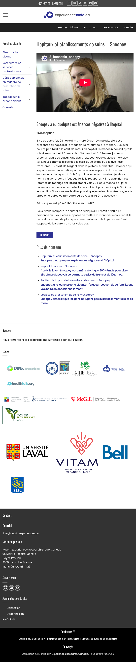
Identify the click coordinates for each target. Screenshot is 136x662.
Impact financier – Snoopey (85, 270)
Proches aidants (67, 27)
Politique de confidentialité (63, 639)
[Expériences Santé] (68, 15)
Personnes (91, 27)
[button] (5, 15)
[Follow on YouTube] (95, 3)
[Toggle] (30, 54)
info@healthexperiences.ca (21, 533)
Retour (45, 235)
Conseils (7, 107)
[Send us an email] (85, 3)
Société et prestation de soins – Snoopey (87, 299)
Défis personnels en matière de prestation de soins (13, 84)
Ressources (110, 27)
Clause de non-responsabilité (99, 639)
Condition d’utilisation (32, 639)
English (57, 3)
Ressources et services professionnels (12, 67)
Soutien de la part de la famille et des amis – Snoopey (87, 284)
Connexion (13, 608)
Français (44, 3)
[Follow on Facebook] (69, 3)
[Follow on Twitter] (79, 3)
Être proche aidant (10, 54)
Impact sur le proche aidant (11, 99)
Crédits (129, 27)
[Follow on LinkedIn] (90, 3)
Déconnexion (15, 614)
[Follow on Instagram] (74, 3)
